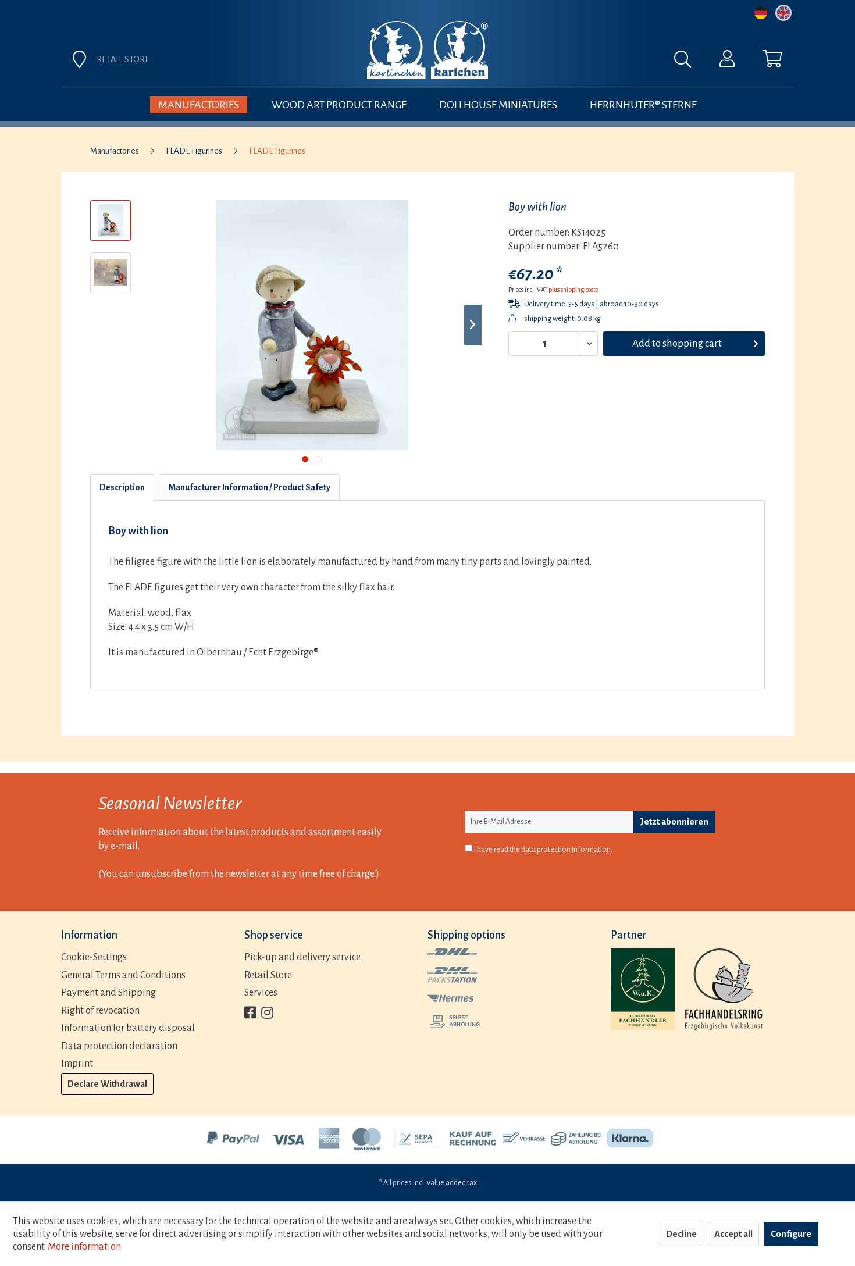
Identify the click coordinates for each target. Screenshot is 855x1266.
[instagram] (267, 1014)
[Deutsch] (760, 12)
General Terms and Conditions (123, 975)
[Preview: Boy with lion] (110, 220)
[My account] (727, 61)
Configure (791, 1234)
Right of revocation (100, 1010)
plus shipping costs (573, 289)
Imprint (77, 1063)
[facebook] (250, 1014)
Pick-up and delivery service (302, 957)
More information (84, 1247)
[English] (783, 12)
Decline (681, 1234)
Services (260, 992)
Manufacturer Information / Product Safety (249, 487)
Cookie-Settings (94, 957)
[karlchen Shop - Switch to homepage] (427, 50)
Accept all (733, 1234)
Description (122, 487)
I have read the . (543, 850)
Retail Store (268, 975)
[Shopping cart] (772, 61)
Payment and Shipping (108, 992)
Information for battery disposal (128, 1028)
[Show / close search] (688, 62)
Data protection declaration (119, 1046)
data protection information (566, 850)
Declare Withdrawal (107, 1084)
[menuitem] (556, 62)
